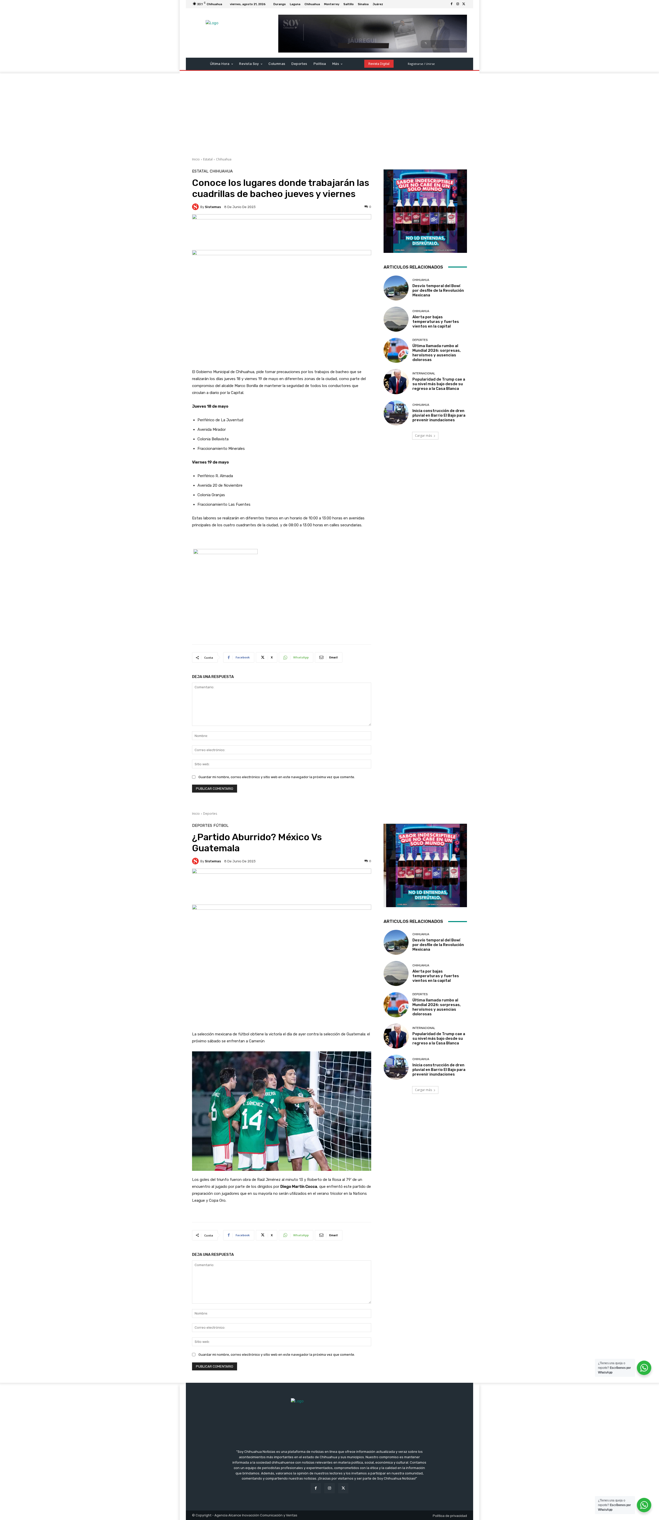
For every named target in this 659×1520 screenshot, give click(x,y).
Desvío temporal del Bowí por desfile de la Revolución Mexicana (438, 290)
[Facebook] (451, 4)
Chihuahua (223, 159)
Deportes (420, 340)
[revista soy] (281, 232)
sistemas (213, 207)
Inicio (196, 159)
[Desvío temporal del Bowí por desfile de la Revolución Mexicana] (396, 288)
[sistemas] (196, 206)
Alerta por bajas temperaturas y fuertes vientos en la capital (435, 322)
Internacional (423, 373)
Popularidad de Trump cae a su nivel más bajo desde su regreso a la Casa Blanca (438, 384)
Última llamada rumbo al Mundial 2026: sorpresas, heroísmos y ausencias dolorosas (436, 352)
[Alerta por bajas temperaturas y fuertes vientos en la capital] (396, 319)
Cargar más (423, 435)
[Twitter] (464, 4)
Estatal (208, 159)
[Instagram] (458, 4)
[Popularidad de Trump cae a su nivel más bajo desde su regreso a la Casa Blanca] (396, 381)
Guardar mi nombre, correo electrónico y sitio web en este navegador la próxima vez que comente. (276, 777)
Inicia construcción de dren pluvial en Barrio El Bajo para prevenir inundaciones (438, 415)
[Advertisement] (329, 112)
